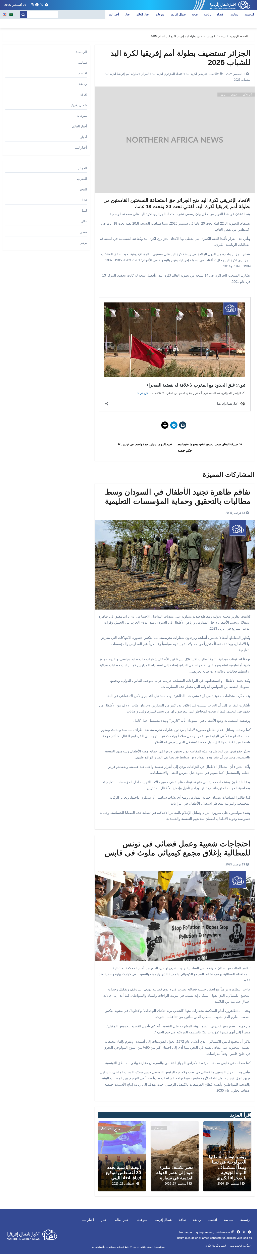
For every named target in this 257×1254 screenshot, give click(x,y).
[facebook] (37, 5)
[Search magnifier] (23, 14)
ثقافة (195, 14)
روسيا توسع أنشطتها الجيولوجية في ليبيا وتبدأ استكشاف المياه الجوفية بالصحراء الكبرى (227, 1167)
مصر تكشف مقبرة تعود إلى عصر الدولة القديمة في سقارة (175, 1173)
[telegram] (46, 5)
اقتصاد (220, 14)
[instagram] (32, 5)
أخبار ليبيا (113, 14)
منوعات (160, 14)
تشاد (84, 200)
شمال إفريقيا (178, 14)
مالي (84, 221)
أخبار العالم (143, 14)
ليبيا (84, 210)
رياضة (207, 14)
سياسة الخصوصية (240, 1245)
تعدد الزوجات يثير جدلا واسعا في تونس (146, 444)
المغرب (82, 178)
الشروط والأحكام (215, 1245)
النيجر (83, 189)
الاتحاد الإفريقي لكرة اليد (201, 73)
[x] (41, 5)
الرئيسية (249, 14)
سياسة (234, 14)
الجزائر (145, 73)
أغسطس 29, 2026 (229, 1183)
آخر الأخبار (246, 94)
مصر (84, 232)
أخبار (128, 14)
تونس (83, 242)
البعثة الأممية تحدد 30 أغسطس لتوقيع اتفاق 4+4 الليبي (123, 1173)
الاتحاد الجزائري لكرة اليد (168, 73)
